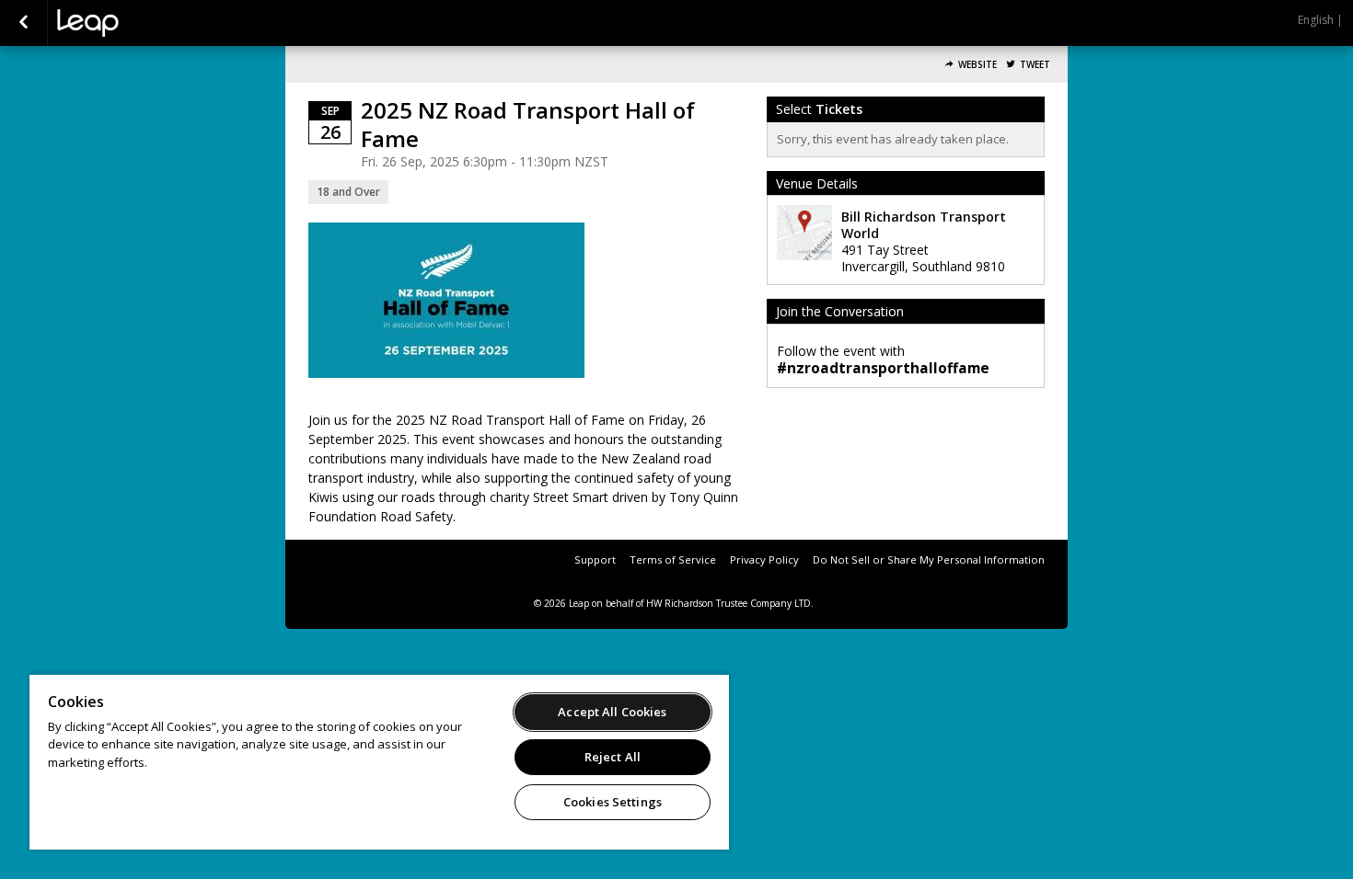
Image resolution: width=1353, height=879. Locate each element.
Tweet (1035, 65)
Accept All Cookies (612, 711)
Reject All (612, 756)
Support (595, 559)
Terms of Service (673, 559)
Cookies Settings (612, 801)
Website (977, 65)
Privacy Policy (764, 559)
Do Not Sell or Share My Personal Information (929, 559)
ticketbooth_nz (149, 23)
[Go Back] (23, 23)
